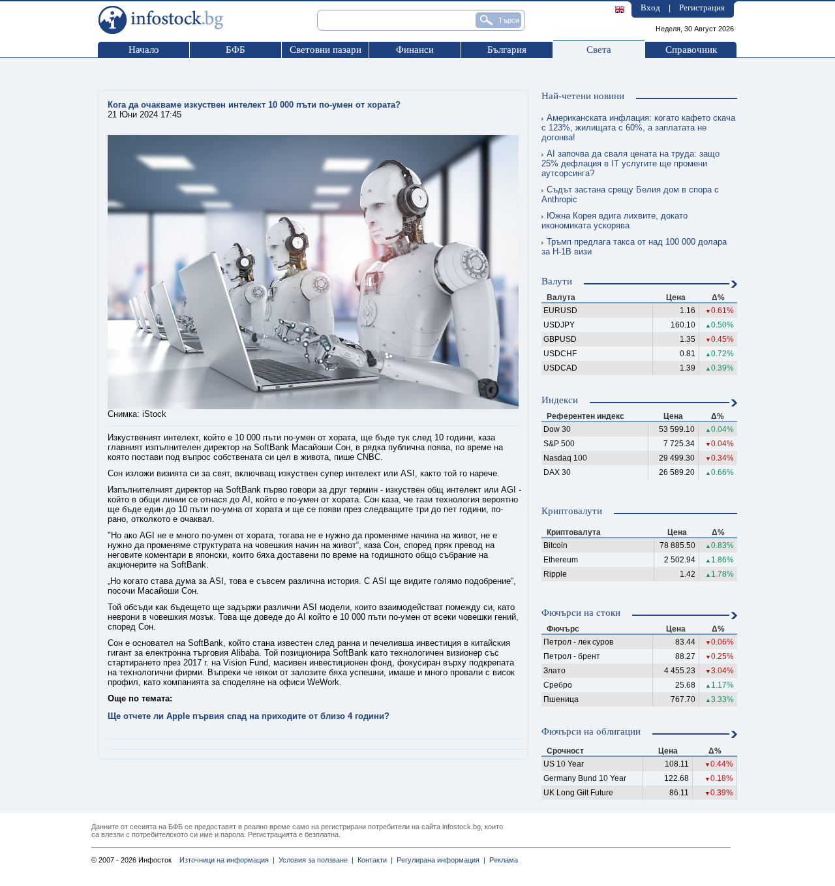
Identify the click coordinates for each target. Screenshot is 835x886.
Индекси (559, 400)
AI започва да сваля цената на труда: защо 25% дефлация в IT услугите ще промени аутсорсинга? (630, 163)
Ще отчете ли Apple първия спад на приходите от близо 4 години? (248, 716)
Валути (556, 281)
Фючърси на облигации (591, 731)
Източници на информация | (227, 860)
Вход (650, 7)
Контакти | (373, 860)
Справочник (691, 49)
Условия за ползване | (314, 860)
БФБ (235, 49)
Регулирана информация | (439, 860)
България (506, 49)
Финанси (415, 49)
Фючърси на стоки (580, 612)
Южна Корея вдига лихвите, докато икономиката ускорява (614, 220)
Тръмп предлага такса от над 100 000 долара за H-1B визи (634, 246)
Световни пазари (325, 49)
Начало (144, 49)
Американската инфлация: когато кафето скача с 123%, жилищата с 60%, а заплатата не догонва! (638, 127)
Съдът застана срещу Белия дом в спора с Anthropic (630, 194)
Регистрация (702, 7)
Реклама (501, 860)
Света (598, 49)
